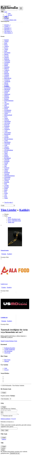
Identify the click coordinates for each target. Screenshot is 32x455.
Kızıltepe (6, 148)
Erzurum (6, 97)
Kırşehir (6, 187)
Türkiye (4, 439)
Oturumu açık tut (7, 415)
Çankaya (6, 70)
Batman (6, 99)
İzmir (5, 43)
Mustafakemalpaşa (9, 175)
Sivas (5, 116)
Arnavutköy (7, 132)
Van (5, 102)
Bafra (5, 190)
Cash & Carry (4, 284)
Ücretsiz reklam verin (10, 20)
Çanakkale (7, 81)
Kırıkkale (7, 126)
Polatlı (6, 188)
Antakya (6, 127)
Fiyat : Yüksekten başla (14, 220)
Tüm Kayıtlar (8, 202)
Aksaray (6, 147)
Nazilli (6, 163)
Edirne (6, 155)
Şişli (5, 105)
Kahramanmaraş (8, 100)
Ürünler (3, 287)
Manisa (6, 54)
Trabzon (6, 119)
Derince (6, 156)
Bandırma (7, 172)
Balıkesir (6, 59)
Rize (5, 191)
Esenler (6, 84)
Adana (6, 49)
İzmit (5, 51)
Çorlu (5, 131)
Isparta (6, 92)
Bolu (5, 183)
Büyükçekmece (8, 139)
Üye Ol (6, 370)
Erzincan (6, 167)
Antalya (6, 46)
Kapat (2, 450)
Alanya (6, 169)
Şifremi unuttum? (6, 418)
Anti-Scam (7, 352)
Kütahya (6, 76)
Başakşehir (7, 134)
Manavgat (7, 179)
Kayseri (6, 56)
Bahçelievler (7, 78)
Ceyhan (6, 185)
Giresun (6, 180)
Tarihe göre (11, 222)
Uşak (5, 145)
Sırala (9, 217)
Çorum (6, 135)
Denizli (6, 64)
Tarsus (6, 118)
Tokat (5, 153)
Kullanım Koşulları (9, 348)
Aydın (6, 140)
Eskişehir (6, 67)
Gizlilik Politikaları (9, 349)
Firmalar (3, 254)
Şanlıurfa (6, 91)
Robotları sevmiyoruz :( (7, 422)
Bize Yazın (7, 359)
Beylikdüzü (7, 158)
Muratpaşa (7, 89)
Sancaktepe (7, 121)
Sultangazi (7, 94)
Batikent (6, 107)
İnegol (6, 151)
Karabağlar (7, 88)
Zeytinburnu (7, 110)
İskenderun (7, 142)
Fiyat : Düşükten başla (14, 219)
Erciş (5, 196)
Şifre (2, 412)
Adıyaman (7, 123)
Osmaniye (7, 129)
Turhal (6, 171)
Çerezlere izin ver (14, 453)
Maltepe (6, 96)
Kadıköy (6, 86)
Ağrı (5, 195)
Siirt (5, 166)
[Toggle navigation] (21, 8)
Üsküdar (6, 75)
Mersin (6, 83)
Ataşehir (6, 103)
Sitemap (6, 361)
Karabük (6, 182)
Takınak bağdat (5, 250)
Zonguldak (7, 177)
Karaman (6, 161)
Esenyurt (6, 124)
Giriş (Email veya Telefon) (8, 408)
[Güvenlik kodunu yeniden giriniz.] (1, 423)
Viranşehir (7, 143)
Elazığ (6, 108)
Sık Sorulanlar (8, 351)
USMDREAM (4, 317)
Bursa (6, 44)
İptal (7, 430)
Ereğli (6, 193)
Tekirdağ (6, 159)
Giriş (9, 13)
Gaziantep (7, 62)
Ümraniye (7, 80)
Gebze (6, 113)
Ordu (5, 164)
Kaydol (10, 15)
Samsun (6, 57)
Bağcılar (6, 73)
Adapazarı (7, 60)
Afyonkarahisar (8, 150)
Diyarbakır (7, 52)
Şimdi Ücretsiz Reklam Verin (9, 341)
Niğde (6, 198)
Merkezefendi (8, 115)
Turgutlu (6, 174)
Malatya (6, 68)
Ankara (6, 41)
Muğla (6, 65)
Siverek (6, 137)
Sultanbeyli (7, 111)
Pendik (6, 72)
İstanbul (6, 40)
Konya (6, 48)
